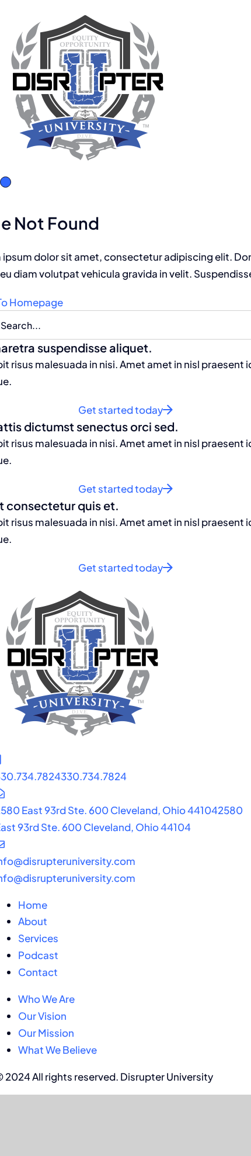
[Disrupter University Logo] (87, 8)
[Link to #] (5, 182)
